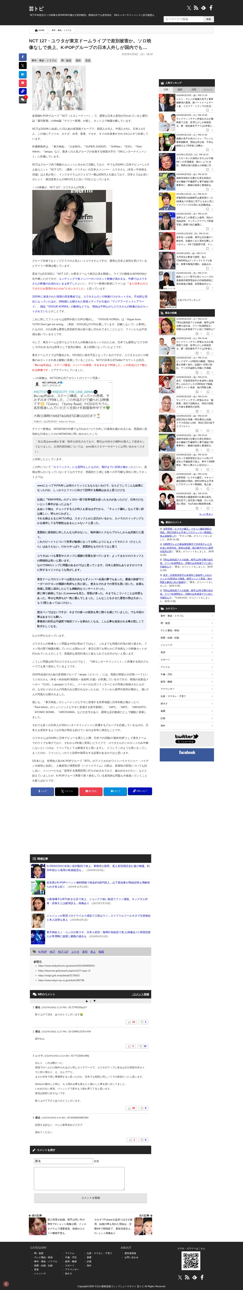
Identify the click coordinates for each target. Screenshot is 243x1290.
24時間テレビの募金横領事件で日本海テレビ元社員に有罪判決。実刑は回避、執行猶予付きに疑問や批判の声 (186, 548)
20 (133, 1108)
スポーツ (165, 659)
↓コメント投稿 (140, 994)
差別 (85, 951)
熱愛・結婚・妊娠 (170, 637)
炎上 (93, 951)
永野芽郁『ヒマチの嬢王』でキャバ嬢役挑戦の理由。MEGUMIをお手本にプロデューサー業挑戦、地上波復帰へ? (186, 532)
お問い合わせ (131, 1257)
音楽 (87, 60)
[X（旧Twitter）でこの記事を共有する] (23, 65)
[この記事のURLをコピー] (23, 91)
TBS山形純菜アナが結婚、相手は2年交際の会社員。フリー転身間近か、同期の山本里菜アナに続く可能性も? (186, 563)
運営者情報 (130, 1253)
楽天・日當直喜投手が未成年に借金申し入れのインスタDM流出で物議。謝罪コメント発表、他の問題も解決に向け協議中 (186, 579)
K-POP (42, 951)
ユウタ (75, 951)
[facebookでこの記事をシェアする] (23, 56)
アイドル (165, 667)
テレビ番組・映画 (170, 630)
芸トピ (36, 8)
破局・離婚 (166, 681)
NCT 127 (63, 951)
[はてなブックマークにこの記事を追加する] (23, 74)
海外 (78, 60)
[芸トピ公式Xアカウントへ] (180, 1277)
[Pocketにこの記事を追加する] (23, 83)
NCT (52, 951)
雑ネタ (164, 703)
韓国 (101, 951)
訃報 (163, 718)
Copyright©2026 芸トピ (121, 1286)
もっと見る (206, 514)
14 (133, 1022)
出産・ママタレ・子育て (173, 696)
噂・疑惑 (66, 60)
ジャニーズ (166, 645)
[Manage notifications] (6, 1284)
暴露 (163, 711)
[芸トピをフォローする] (189, 7)
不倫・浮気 (166, 674)
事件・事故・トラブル (61, 30)
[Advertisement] (60, 827)
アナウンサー (168, 689)
